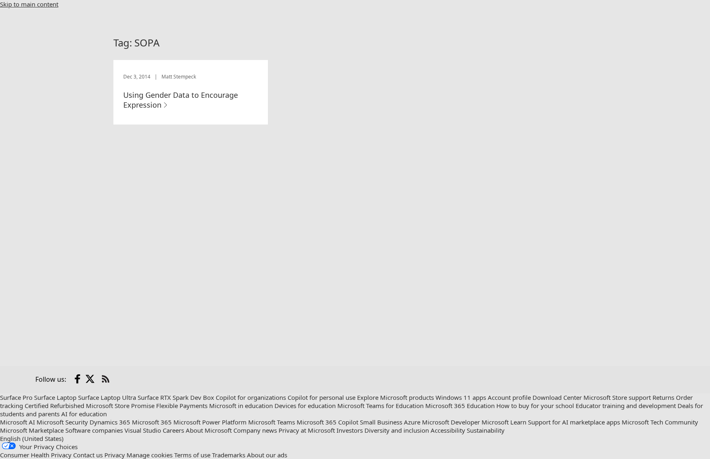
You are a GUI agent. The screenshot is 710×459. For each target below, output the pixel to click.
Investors (350, 430)
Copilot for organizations (251, 397)
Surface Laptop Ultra (107, 397)
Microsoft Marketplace (32, 430)
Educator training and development (626, 405)
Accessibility (448, 430)
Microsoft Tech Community (660, 422)
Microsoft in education (241, 405)
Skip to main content (29, 4)
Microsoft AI (17, 422)
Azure (412, 422)
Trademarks (228, 455)
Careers (173, 430)
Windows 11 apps (461, 397)
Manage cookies (150, 455)
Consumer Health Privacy (35, 455)
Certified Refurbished (54, 405)
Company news (255, 430)
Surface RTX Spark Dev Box (176, 397)
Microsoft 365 (152, 422)
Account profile (509, 397)
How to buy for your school (535, 405)
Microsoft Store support (617, 397)
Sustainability (486, 430)
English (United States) (32, 438)
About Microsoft (209, 430)
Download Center (557, 397)
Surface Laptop (55, 397)
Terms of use (192, 455)
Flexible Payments (181, 405)
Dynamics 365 (110, 422)
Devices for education (305, 405)
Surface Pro (16, 397)
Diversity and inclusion (396, 430)
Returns (663, 397)
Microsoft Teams (271, 422)
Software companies (94, 430)
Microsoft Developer (451, 422)
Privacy (114, 455)
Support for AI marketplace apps (574, 422)
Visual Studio (142, 430)
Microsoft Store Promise (120, 405)
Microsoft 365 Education (460, 405)
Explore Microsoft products (395, 397)
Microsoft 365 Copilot (327, 422)
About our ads (267, 455)
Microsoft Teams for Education (380, 405)
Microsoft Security (62, 422)
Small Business (381, 422)
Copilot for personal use (321, 397)
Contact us (88, 455)
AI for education (84, 414)
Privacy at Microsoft (307, 430)
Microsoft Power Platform (210, 422)
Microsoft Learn (504, 422)
